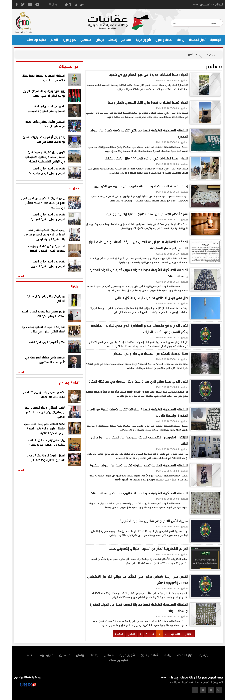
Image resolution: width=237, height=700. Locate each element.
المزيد (21, 276)
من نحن (79, 4)
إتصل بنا (66, 4)
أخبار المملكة (197, 40)
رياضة (180, 40)
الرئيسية (215, 40)
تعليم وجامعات (36, 40)
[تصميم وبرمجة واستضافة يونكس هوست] (28, 686)
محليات (74, 188)
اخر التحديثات (69, 66)
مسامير (126, 40)
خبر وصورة (69, 40)
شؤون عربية (143, 40)
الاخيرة (119, 633)
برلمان (100, 40)
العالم (54, 40)
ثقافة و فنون (164, 40)
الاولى (188, 633)
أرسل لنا (53, 4)
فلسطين (85, 40)
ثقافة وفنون (69, 382)
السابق (175, 633)
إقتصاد (112, 40)
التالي (131, 633)
